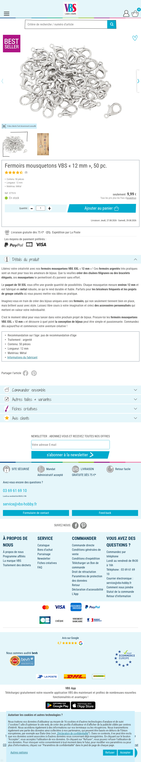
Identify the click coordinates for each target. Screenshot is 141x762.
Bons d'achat (45, 549)
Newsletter (43, 558)
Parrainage (43, 554)
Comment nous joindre (119, 587)
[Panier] (135, 13)
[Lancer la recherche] (111, 24)
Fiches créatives (47, 563)
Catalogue (43, 545)
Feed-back (105, 513)
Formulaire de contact (36, 513)
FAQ (39, 567)
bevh (35, 653)
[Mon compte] (126, 13)
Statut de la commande (120, 591)
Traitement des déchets (17, 565)
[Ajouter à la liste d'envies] (135, 38)
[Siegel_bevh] (22, 660)
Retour (76, 585)
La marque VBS (12, 561)
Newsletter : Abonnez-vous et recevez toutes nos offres (70, 436)
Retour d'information (118, 596)
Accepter (125, 752)
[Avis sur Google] (70, 641)
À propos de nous (13, 552)
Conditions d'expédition (86, 558)
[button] (5, 81)
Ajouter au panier (98, 208)
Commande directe (83, 545)
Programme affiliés (14, 556)
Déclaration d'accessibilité (87, 589)
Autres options (19, 752)
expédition (131, 198)
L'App (75, 594)
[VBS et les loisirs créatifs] (70, 8)
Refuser (110, 752)
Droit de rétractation (84, 572)
